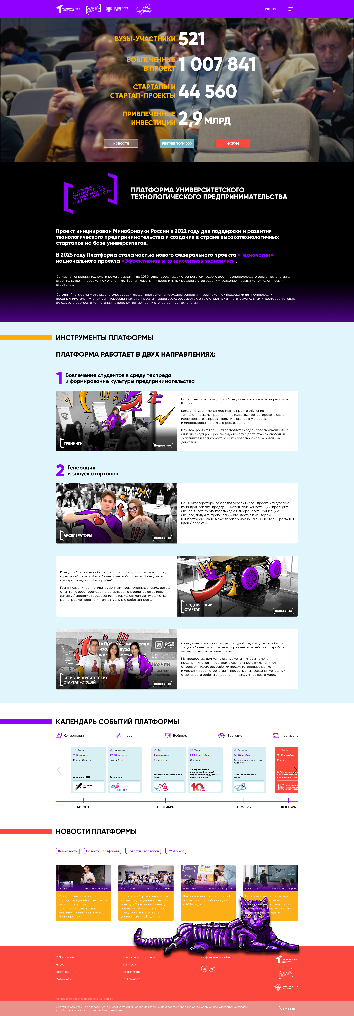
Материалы (63, 979)
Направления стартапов (139, 957)
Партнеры (63, 971)
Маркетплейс (131, 971)
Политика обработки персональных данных (84, 998)
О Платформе (65, 957)
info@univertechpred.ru (215, 957)
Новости (61, 964)
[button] (59, 770)
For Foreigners (131, 979)
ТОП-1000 (129, 964)
